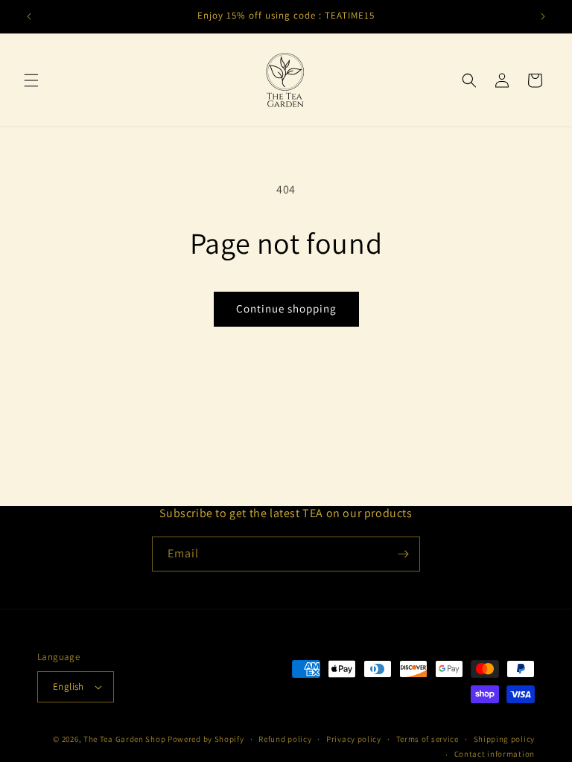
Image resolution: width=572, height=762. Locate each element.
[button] (31, 80)
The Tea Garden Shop (124, 739)
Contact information (494, 754)
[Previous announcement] (29, 16)
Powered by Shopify (206, 739)
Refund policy (284, 739)
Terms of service (427, 739)
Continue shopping (286, 308)
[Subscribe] (403, 554)
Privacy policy (353, 739)
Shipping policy (505, 739)
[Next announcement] (543, 16)
